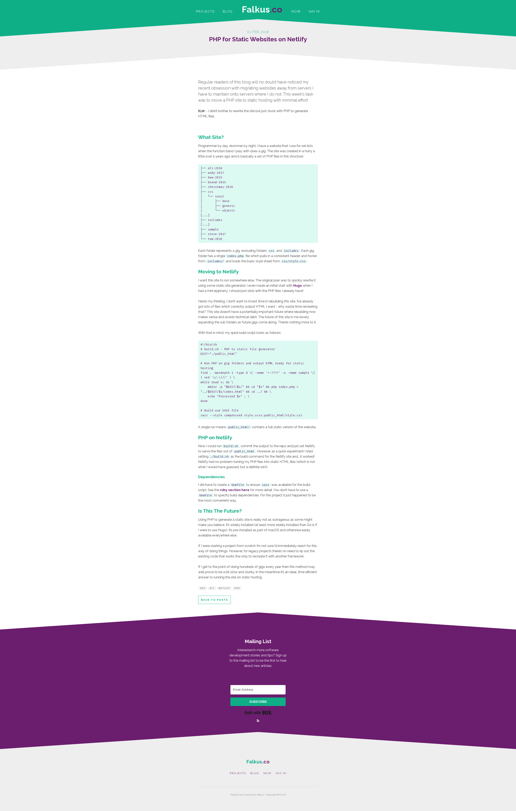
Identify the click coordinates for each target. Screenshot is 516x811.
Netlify (224, 588)
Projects (205, 11)
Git (212, 588)
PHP (237, 588)
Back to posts (214, 599)
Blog (228, 11)
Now (296, 11)
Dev (203, 588)
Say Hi (314, 11)
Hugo (297, 285)
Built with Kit (258, 712)
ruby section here (234, 490)
